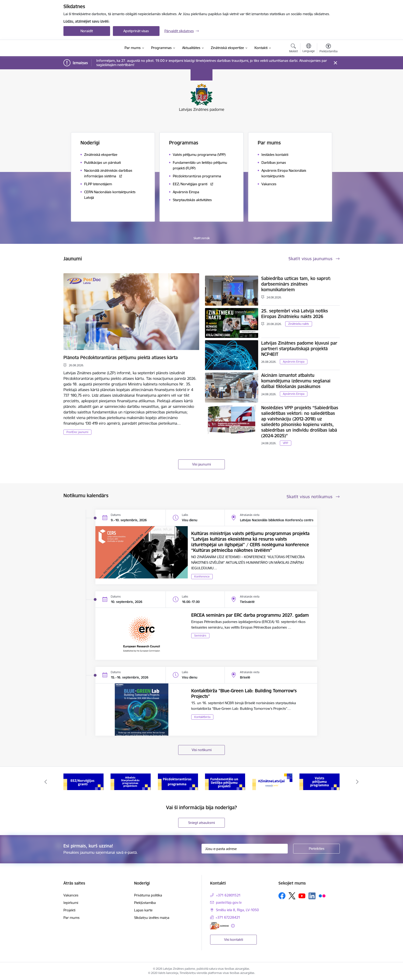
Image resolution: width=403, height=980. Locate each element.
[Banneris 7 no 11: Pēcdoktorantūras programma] (178, 781)
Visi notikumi (202, 750)
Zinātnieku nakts (298, 324)
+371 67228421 (227, 917)
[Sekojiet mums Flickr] (322, 895)
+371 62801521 (228, 895)
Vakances (70, 895)
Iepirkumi (70, 902)
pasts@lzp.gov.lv (229, 902)
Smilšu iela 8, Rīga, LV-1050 (237, 910)
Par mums (71, 917)
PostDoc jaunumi (77, 432)
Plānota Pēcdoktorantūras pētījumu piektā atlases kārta (120, 357)
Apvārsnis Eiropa (293, 361)
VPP (285, 443)
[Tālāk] (357, 781)
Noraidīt (86, 31)
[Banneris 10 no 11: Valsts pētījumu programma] (319, 781)
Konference (202, 576)
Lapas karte (143, 910)
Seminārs (200, 635)
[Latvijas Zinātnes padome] (92, 48)
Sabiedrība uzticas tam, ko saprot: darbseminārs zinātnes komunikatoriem (296, 284)
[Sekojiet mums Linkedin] (312, 896)
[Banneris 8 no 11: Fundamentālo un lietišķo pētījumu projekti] (225, 781)
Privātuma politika (148, 895)
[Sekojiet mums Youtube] (302, 895)
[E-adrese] (219, 926)
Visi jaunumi (201, 464)
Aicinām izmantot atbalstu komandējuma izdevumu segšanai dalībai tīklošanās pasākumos (295, 380)
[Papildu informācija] (233, 926)
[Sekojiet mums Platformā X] (291, 895)
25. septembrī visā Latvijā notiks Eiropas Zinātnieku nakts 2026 (294, 313)
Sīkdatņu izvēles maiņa (151, 917)
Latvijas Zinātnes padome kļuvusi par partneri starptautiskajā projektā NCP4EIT (299, 348)
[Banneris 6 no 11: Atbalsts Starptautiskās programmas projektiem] (131, 781)
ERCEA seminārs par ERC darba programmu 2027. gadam (250, 615)
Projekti (69, 910)
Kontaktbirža (202, 717)
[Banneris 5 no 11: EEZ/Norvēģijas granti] (83, 781)
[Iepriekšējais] (45, 781)
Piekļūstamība (145, 902)
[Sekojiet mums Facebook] (281, 895)
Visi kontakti (233, 939)
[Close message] (335, 62)
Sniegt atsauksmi (201, 822)
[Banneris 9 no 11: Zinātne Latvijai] (272, 781)
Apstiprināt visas (136, 31)
